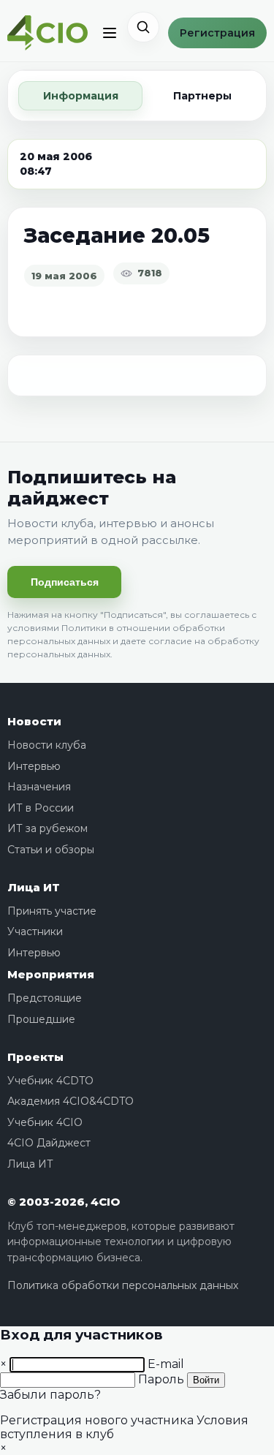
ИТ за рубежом (47, 828)
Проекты (35, 1057)
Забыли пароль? (50, 1395)
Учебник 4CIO (45, 1122)
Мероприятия (50, 974)
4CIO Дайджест (49, 1142)
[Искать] (143, 27)
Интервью (34, 766)
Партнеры (202, 95)
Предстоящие (44, 998)
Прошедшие (41, 1019)
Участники (35, 931)
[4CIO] (47, 33)
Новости (34, 721)
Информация (80, 95)
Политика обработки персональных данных (122, 1285)
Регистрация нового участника (97, 1420)
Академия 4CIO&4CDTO (70, 1101)
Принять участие (51, 911)
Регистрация (217, 32)
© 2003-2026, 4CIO (63, 1202)
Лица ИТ (33, 887)
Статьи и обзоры (50, 849)
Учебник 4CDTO (50, 1080)
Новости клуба (46, 745)
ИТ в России (40, 808)
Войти (206, 1380)
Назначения (39, 786)
